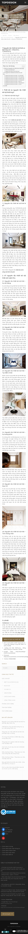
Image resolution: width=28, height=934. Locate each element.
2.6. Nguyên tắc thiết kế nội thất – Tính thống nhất (14, 82)
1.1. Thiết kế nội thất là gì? (9, 69)
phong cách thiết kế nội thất (11, 215)
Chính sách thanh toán (9, 850)
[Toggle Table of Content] (22, 66)
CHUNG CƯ (7, 689)
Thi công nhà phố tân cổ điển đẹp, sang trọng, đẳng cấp (13, 737)
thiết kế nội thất (16, 120)
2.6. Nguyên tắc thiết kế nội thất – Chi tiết (12, 84)
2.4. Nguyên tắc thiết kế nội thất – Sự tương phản (14, 79)
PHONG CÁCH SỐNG (8, 703)
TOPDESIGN (5, 623)
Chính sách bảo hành (8, 852)
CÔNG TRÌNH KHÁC (9, 700)
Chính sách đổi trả (7, 854)
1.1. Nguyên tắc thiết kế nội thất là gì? (11, 71)
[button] (20, 931)
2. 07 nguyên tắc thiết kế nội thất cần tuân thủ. (12, 73)
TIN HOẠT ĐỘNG (7, 707)
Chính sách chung (7, 846)
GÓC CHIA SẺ (5, 678)
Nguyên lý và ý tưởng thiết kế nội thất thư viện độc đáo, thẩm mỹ (13, 722)
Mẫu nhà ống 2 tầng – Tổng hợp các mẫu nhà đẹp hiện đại (13, 757)
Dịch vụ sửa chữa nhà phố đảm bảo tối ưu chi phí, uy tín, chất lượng (13, 767)
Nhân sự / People (7, 829)
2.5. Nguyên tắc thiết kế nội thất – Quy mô (13, 81)
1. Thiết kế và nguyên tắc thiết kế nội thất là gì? (13, 68)
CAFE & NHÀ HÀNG (9, 696)
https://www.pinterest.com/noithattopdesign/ (13, 907)
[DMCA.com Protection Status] (6, 932)
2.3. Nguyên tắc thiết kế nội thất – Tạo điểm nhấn (14, 78)
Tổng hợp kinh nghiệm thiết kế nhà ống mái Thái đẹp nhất (13, 742)
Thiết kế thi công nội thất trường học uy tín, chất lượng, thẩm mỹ (13, 727)
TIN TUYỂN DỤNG (7, 711)
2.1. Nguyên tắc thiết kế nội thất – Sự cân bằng (13, 75)
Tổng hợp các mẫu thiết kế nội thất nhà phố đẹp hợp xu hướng (13, 732)
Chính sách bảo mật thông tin (11, 848)
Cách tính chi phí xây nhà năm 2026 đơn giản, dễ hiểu (13, 747)
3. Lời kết (5, 85)
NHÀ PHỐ (7, 685)
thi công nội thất (20, 632)
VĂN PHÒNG (7, 693)
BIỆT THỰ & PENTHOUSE (11, 682)
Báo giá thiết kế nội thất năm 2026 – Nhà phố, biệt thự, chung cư (13, 762)
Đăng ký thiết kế (7, 831)
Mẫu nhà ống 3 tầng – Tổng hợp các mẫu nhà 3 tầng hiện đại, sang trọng (13, 752)
